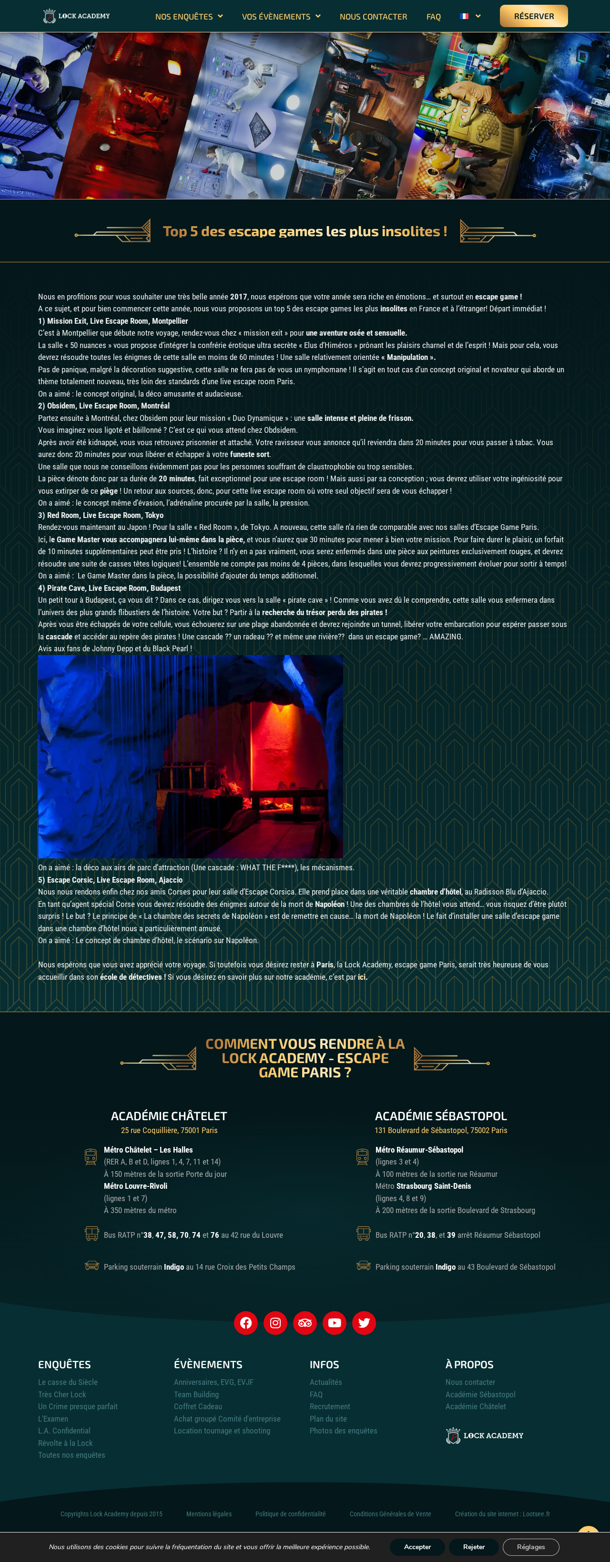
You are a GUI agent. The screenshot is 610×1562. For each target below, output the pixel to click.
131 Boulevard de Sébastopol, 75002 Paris (441, 1130)
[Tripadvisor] (305, 1323)
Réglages (531, 1547)
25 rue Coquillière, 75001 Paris (169, 1130)
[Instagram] (275, 1323)
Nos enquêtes (184, 16)
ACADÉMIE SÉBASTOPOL (441, 1115)
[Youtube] (334, 1323)
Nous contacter (373, 16)
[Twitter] (364, 1323)
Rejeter (474, 1547)
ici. (363, 977)
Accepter (417, 1547)
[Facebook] (246, 1323)
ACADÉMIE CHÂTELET (169, 1115)
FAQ (434, 16)
